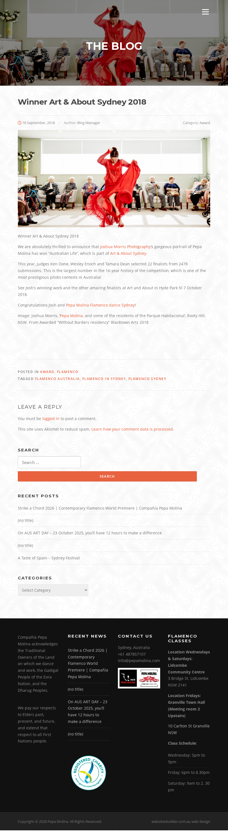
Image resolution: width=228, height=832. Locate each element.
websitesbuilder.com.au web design (181, 821)
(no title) (25, 520)
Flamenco (67, 371)
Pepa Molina (71, 315)
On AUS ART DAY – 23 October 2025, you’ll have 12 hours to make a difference (90, 532)
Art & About (128, 253)
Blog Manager (88, 122)
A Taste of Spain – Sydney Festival (49, 558)
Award (205, 122)
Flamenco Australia (57, 378)
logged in (51, 418)
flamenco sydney (147, 378)
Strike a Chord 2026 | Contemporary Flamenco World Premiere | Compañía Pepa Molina (100, 508)
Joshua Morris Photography (125, 246)
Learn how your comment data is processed (132, 429)
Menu (205, 11)
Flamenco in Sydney (104, 378)
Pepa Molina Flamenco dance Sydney (100, 305)
